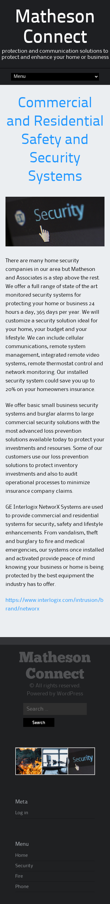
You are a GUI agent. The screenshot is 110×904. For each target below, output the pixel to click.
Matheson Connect (55, 666)
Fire (19, 876)
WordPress (70, 693)
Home (21, 855)
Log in (21, 813)
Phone (22, 887)
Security (24, 866)
